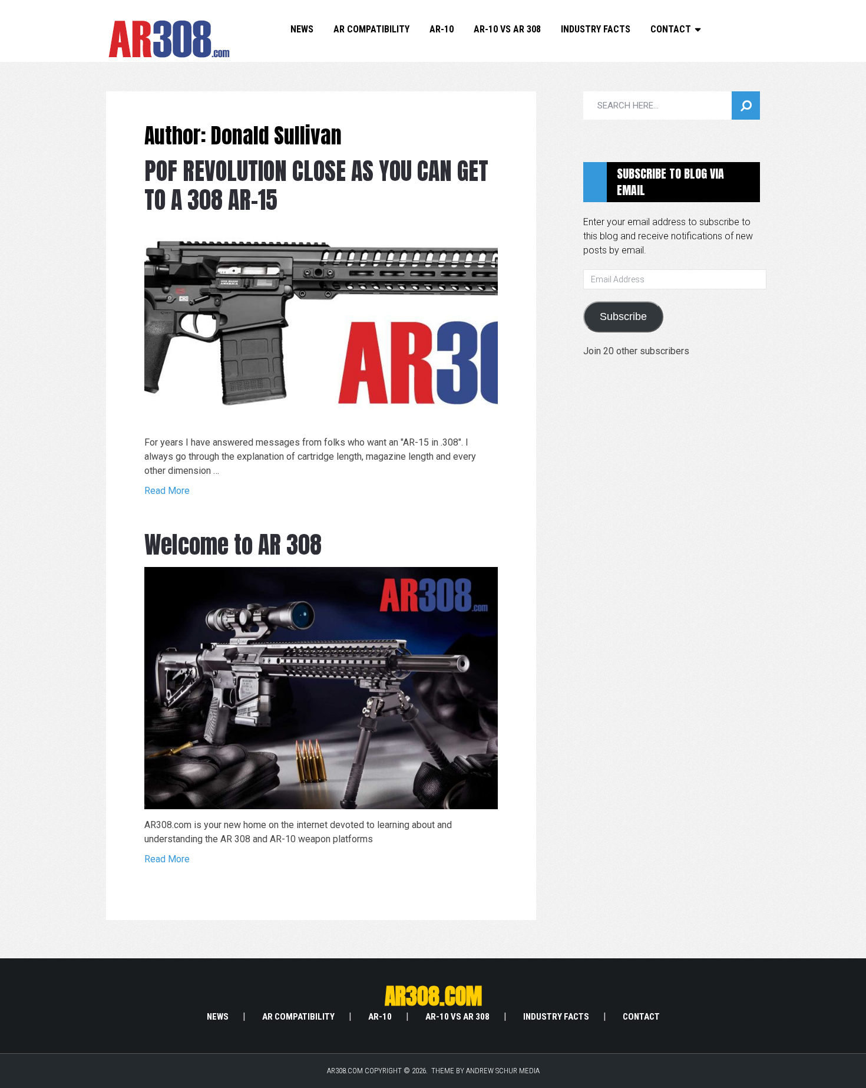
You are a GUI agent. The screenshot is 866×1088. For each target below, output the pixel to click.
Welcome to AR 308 (233, 544)
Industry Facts (595, 29)
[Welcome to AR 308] (321, 688)
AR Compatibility (371, 29)
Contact (670, 29)
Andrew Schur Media (503, 1070)
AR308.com (433, 996)
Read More (167, 490)
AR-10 (441, 29)
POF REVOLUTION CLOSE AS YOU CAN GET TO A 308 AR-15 (316, 185)
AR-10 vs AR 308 (507, 29)
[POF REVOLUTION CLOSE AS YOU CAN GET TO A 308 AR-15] (321, 324)
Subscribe (623, 316)
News (301, 29)
